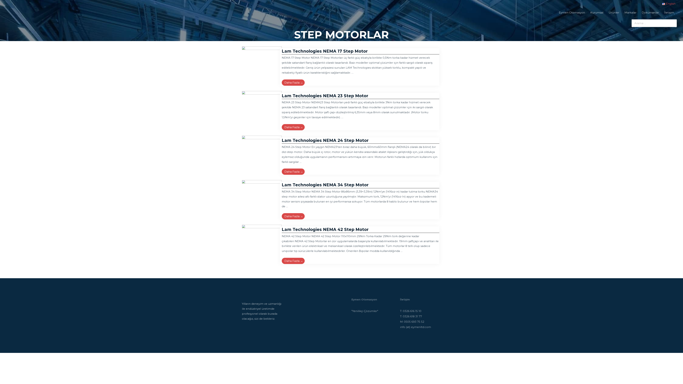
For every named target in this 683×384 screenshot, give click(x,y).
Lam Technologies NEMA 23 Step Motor (325, 95)
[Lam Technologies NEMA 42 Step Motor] (262, 244)
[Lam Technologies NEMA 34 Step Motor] (262, 199)
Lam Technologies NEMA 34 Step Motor (325, 184)
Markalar (630, 12)
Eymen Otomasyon (572, 12)
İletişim (669, 12)
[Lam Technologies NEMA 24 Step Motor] (262, 155)
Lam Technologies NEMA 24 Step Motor (325, 140)
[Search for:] (651, 23)
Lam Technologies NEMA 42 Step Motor (325, 229)
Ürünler (614, 12)
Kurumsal (596, 12)
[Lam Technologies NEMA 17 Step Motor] (262, 66)
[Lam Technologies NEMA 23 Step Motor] (262, 110)
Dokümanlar (650, 12)
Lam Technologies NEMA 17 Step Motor (325, 51)
